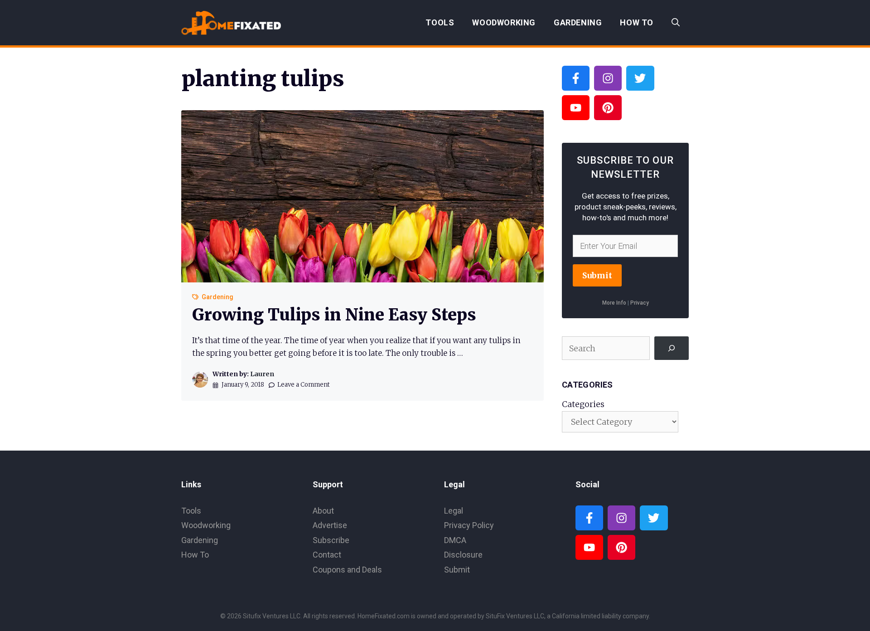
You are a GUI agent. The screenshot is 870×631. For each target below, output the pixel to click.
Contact (327, 554)
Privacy (639, 303)
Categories (583, 404)
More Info (614, 303)
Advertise (330, 525)
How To (636, 22)
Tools (439, 22)
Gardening (578, 22)
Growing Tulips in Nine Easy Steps (334, 315)
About (323, 510)
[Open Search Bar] (675, 22)
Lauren (262, 374)
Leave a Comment (303, 384)
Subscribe (331, 540)
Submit (597, 275)
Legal (453, 510)
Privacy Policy (469, 525)
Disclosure (463, 554)
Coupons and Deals (347, 569)
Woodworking (504, 22)
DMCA (455, 540)
